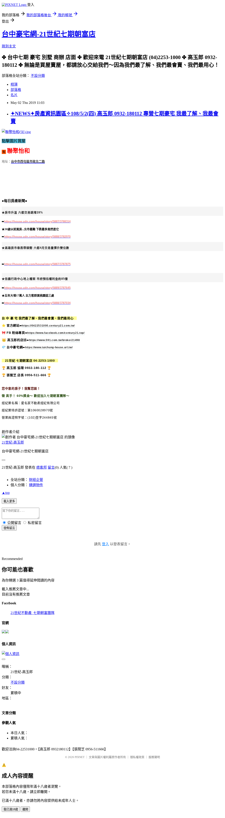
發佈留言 (9, 528)
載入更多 (9, 501)
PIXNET (80, 757)
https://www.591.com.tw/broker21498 (54, 340)
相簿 (14, 84)
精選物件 (36, 485)
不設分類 (38, 76)
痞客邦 (41, 467)
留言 (51, 467)
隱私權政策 (137, 757)
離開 (25, 809)
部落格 (16, 90)
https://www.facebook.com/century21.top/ (55, 332)
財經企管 (36, 480)
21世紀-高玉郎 (13, 442)
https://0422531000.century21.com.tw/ (48, 325)
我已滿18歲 (11, 809)
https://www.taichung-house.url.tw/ (49, 347)
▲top (6, 493)
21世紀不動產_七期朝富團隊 (32, 613)
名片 (14, 95)
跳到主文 (9, 46)
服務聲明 (154, 757)
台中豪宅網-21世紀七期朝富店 (49, 34)
